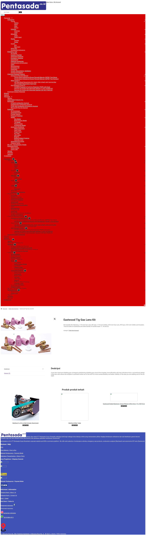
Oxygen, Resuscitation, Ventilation (21, 71)
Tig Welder (17, 122)
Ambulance (10, 19)
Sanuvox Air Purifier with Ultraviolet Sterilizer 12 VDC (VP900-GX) (33, 88)
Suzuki (13, 44)
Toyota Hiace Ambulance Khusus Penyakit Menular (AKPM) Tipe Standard (36, 79)
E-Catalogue (7, 156)
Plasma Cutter (18, 124)
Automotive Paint (16, 112)
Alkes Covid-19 (15, 80)
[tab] (24, 369)
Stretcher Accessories (17, 61)
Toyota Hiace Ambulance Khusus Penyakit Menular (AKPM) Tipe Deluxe (35, 77)
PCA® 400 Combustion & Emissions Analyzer (24, 106)
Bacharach (10, 101)
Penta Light (14, 149)
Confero (16, 40)
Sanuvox (10, 154)
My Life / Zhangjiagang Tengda (16, 144)
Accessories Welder (20, 125)
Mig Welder (17, 119)
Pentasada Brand (12, 146)
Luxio (15, 32)
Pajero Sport (18, 37)
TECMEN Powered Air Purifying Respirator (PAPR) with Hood (32, 87)
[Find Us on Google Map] (3, 531)
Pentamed (7, 18)
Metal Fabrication (19, 128)
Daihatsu (13, 29)
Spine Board (14, 60)
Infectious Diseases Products (16, 74)
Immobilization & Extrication (19, 63)
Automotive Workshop (17, 127)
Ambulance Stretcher (17, 56)
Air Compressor (15, 111)
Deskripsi (7, 369)
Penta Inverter (15, 148)
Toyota (13, 21)
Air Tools (16, 133)
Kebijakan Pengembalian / (13, 456)
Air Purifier (14, 53)
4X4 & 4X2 (14, 48)
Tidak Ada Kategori (13, 308)
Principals (7, 96)
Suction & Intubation (17, 72)
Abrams (9, 98)
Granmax (17, 31)
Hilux (15, 26)
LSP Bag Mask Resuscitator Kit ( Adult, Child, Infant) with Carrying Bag (35, 82)
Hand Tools (17, 130)
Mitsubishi (14, 34)
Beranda (5, 308)
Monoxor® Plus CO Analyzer (19, 108)
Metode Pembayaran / (12, 453)
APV (15, 45)
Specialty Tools (18, 140)
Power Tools (18, 132)
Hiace (16, 24)
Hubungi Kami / (9, 495)
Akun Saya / (53, 2)
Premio (16, 23)
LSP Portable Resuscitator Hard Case (25, 84)
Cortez (16, 42)
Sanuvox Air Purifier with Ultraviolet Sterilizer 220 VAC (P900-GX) (33, 90)
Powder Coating (15, 114)
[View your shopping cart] (73, 304)
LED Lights (17, 135)
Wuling (13, 39)
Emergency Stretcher (17, 58)
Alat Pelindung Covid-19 (18, 85)
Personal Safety (15, 143)
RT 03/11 (48, 534)
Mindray (6, 93)
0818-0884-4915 (9, 517)
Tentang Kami (8, 492)
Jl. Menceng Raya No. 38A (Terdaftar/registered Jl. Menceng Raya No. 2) (23, 534)
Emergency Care (12, 52)
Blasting (16, 136)
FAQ (2, 447)
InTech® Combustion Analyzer (20, 103)
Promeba (10, 153)
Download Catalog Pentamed (16, 92)
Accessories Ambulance (18, 50)
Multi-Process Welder (20, 120)
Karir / (4, 498)
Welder (13, 117)
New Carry (17, 47)
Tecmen (9, 151)
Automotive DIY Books (17, 141)
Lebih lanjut (25, 425)
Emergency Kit (15, 68)
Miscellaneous (15, 66)
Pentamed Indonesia (7, 505)
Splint (12, 64)
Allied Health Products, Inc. (15, 100)
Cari (20, 12)
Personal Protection (16, 116)
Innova (16, 28)
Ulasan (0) (7, 373)
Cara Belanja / (8, 450)
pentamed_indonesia (9, 513)
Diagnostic (14, 69)
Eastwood (10, 109)
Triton (16, 36)
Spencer (6, 95)
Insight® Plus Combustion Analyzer (21, 104)
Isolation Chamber (16, 55)
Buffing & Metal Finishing (21, 138)
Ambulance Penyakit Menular (19, 76)
